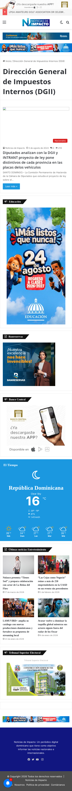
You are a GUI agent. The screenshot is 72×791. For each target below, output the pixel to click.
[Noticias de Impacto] (36, 22)
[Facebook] (30, 759)
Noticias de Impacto (15, 148)
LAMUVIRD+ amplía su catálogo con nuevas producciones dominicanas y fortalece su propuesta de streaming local (18, 628)
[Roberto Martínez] (36, 4)
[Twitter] (34, 759)
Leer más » (11, 186)
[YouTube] (38, 759)
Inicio (8, 61)
